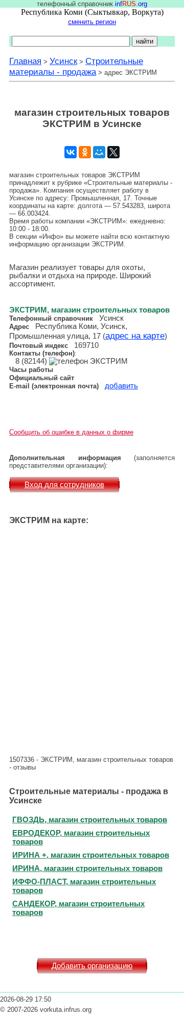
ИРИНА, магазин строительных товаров (87, 868)
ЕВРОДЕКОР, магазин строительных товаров (81, 837)
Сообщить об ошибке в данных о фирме (71, 432)
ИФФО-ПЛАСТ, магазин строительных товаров (84, 886)
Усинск (63, 61)
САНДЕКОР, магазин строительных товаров (78, 908)
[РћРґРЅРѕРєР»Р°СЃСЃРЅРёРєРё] (85, 152)
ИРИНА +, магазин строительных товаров (90, 854)
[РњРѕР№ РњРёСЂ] (99, 152)
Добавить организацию (92, 966)
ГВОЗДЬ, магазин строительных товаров (89, 819)
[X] (113, 152)
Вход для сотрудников (64, 485)
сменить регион (92, 22)
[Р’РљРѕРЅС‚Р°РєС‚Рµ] (70, 152)
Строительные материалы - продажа (76, 66)
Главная (25, 61)
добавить (121, 386)
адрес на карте (135, 335)
